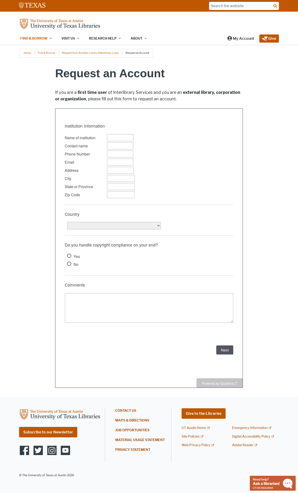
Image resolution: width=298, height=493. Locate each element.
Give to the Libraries (203, 413)
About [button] (136, 39)
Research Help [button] (103, 39)
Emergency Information (250, 428)
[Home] (60, 24)
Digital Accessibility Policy (251, 437)
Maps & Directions (132, 420)
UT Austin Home (194, 428)
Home (27, 52)
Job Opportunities (132, 430)
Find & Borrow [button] (33, 39)
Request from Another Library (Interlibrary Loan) (90, 52)
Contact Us (125, 411)
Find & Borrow (46, 52)
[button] (240, 38)
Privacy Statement (132, 450)
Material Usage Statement (140, 440)
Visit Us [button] (68, 39)
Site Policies (191, 437)
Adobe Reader (243, 445)
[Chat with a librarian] (273, 483)
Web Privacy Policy (196, 445)
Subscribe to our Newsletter (48, 432)
